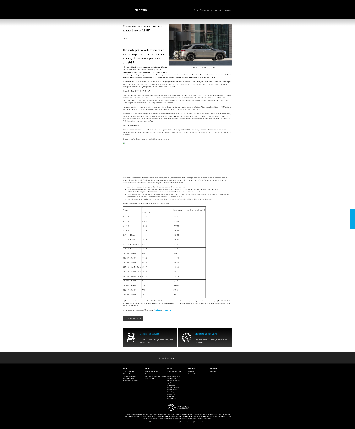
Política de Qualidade (129, 374)
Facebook (157, 310)
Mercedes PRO (171, 394)
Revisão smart (171, 374)
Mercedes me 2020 (172, 390)
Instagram (169, 310)
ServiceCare (170, 396)
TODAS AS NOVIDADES (133, 318)
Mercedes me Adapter (173, 387)
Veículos (203, 10)
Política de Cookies (128, 378)
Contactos (218, 10)
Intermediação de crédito (130, 380)
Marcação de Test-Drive (173, 380)
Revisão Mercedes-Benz (174, 372)
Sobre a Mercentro (128, 372)
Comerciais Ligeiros (150, 374)
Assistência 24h (171, 378)
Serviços (210, 10)
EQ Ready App (171, 392)
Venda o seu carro (150, 378)
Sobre (196, 10)
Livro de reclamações (186, 422)
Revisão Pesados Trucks (173, 376)
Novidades (227, 10)
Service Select (171, 385)
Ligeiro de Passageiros (151, 372)
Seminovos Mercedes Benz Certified (155, 376)
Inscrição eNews (171, 399)
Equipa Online (192, 374)
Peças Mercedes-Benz (173, 383)
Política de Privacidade (129, 376)
